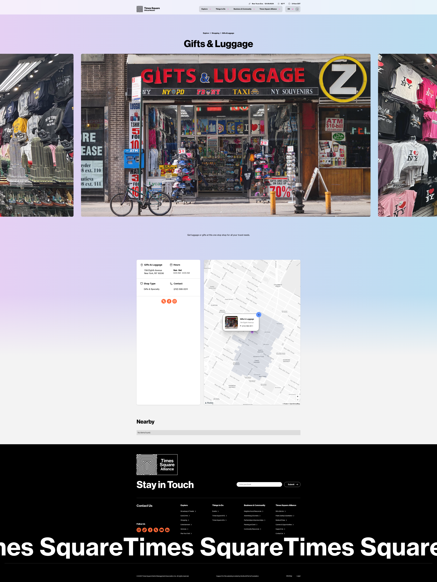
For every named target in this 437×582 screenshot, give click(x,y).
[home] (148, 9)
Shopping (215, 33)
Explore (206, 33)
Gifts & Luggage (228, 33)
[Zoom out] (297, 399)
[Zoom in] (297, 396)
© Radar (285, 404)
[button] (206, 9)
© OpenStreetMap (294, 404)
